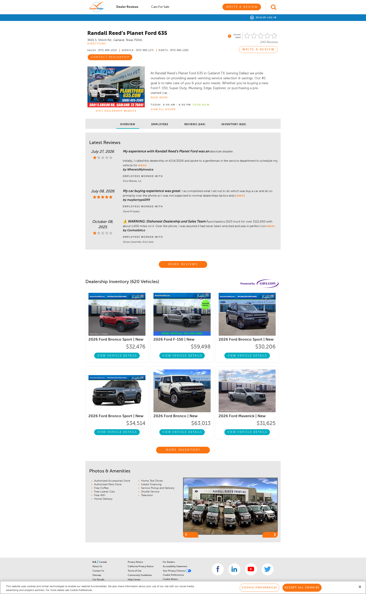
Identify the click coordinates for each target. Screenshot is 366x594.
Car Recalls (98, 580)
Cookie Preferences (173, 575)
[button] (190, 535)
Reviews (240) (194, 124)
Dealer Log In (265, 18)
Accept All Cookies (302, 587)
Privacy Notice (135, 562)
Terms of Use (134, 571)
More (142, 165)
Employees (159, 124)
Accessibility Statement (175, 566)
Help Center (134, 580)
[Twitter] (268, 569)
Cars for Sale (160, 7)
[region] (183, 587)
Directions (96, 43)
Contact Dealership (110, 57)
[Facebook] (218, 569)
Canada (103, 562)
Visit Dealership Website (116, 111)
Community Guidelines (140, 575)
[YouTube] (251, 569)
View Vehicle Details (117, 355)
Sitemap (96, 575)
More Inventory (183, 450)
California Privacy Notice (141, 566)
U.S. (94, 562)
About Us (97, 566)
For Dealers (169, 562)
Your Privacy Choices (174, 571)
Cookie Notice (170, 579)
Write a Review (242, 7)
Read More (159, 97)
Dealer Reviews (127, 7)
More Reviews (183, 264)
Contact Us (98, 571)
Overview (127, 124)
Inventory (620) (233, 124)
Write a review (258, 49)
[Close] (360, 587)
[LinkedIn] (234, 569)
